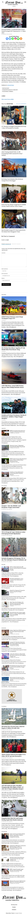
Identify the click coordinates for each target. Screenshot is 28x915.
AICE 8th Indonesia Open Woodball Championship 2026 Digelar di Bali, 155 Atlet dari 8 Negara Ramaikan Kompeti (12, 787)
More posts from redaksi (8, 99)
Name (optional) (5, 268)
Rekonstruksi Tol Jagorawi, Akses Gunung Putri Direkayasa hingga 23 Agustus (17, 679)
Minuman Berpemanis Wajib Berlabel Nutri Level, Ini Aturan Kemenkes (17, 881)
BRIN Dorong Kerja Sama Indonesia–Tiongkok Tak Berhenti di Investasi (17, 431)
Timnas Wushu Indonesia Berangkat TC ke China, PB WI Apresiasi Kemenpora (14, 755)
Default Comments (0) (6, 244)
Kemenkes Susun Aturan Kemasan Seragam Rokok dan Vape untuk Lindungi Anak (17, 859)
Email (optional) (5, 273)
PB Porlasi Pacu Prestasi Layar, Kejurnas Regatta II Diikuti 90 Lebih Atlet (13, 727)
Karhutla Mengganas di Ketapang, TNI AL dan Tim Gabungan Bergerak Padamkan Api (14, 559)
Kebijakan (14, 909)
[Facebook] (7, 38)
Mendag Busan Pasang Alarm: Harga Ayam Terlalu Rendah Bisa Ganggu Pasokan (17, 667)
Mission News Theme (10, 913)
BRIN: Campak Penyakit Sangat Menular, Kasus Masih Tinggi (16, 870)
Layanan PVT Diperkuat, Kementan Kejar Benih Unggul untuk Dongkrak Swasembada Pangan (17, 643)
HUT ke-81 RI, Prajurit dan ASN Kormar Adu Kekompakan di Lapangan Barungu (18, 568)
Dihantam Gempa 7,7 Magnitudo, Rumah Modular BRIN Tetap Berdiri (17, 446)
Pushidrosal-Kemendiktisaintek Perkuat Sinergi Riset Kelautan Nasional (16, 473)
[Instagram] (15, 38)
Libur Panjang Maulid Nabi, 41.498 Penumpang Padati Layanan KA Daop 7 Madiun (12, 153)
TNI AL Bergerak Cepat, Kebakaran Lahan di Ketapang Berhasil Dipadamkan (13, 532)
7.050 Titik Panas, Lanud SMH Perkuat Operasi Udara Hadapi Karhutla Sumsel (13, 386)
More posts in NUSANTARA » (21, 103)
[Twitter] (10, 38)
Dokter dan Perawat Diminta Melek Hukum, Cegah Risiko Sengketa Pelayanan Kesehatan (17, 835)
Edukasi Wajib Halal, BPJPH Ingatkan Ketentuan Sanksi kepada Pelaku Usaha (18, 631)
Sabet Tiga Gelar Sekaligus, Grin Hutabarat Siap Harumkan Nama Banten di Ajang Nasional (17, 603)
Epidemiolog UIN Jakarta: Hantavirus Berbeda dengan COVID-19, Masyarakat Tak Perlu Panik (18, 847)
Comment (3, 252)
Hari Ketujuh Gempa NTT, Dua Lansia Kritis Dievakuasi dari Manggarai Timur (13, 230)
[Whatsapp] (12, 38)
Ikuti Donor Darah (5, 88)
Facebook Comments (16, 244)
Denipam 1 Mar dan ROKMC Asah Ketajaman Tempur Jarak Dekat (11, 506)
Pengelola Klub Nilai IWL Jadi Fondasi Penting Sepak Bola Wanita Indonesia (12, 819)
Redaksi (14, 907)
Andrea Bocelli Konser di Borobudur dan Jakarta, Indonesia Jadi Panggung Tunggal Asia (18, 655)
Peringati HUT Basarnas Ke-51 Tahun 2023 (9, 89)
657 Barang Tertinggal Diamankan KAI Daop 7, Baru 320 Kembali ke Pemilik (14, 127)
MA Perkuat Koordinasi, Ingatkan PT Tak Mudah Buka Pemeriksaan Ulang (13, 348)
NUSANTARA (10, 85)
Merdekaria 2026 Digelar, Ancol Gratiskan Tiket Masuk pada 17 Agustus (16, 580)
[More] (21, 38)
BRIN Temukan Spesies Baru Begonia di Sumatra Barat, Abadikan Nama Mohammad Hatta (18, 460)
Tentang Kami (14, 904)
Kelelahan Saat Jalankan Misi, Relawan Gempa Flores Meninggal (12, 179)
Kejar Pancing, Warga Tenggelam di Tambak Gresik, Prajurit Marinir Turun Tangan (14, 205)
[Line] (18, 38)
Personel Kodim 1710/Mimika (7, 91)
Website (3, 278)
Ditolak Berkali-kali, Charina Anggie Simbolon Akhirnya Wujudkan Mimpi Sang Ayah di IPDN (17, 614)
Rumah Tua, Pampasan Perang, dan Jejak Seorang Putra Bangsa (17, 591)
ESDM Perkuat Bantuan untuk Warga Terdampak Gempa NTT (12, 317)
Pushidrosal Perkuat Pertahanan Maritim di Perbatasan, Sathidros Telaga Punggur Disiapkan (14, 416)
